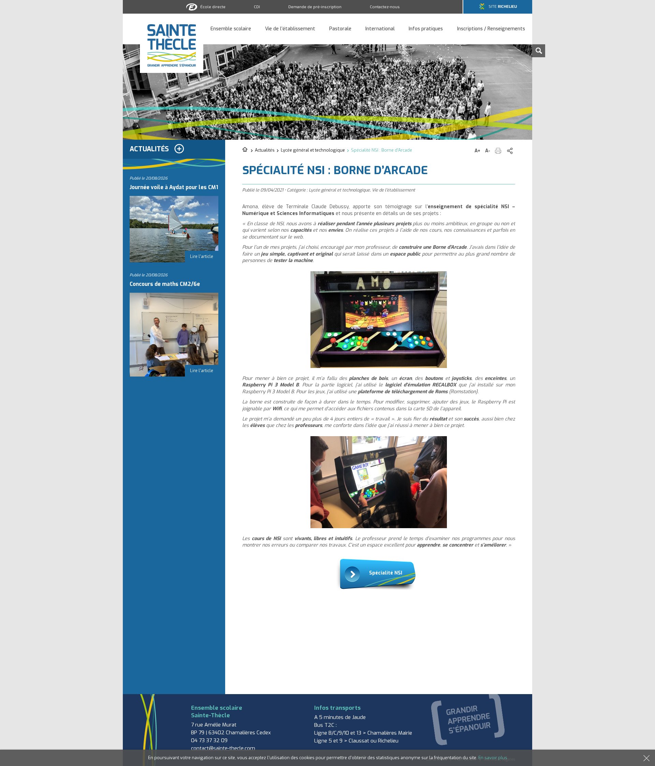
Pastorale (340, 29)
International (380, 29)
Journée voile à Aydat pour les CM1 (174, 187)
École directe (212, 7)
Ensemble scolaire (230, 29)
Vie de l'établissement (393, 190)
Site (503, 6)
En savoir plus (492, 758)
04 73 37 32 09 (209, 740)
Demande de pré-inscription (314, 7)
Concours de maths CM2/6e (165, 284)
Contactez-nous (385, 7)
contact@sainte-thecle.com (223, 748)
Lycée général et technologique (313, 150)
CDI (257, 7)
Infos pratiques (426, 29)
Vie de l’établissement (290, 29)
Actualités (265, 150)
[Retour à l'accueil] (245, 150)
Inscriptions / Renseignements (491, 29)
